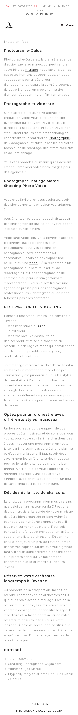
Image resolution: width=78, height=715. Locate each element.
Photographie (59, 138)
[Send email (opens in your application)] (51, 14)
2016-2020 (55, 710)
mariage (31, 69)
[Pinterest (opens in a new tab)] (32, 14)
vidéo (33, 263)
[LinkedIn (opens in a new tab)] (41, 14)
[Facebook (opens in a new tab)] (27, 14)
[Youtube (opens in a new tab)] (46, 14)
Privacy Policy (39, 703)
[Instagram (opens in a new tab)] (36, 14)
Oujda (41, 326)
